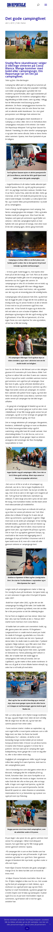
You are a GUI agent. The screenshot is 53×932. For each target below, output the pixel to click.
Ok (27, 928)
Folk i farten (21, 23)
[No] (50, 924)
